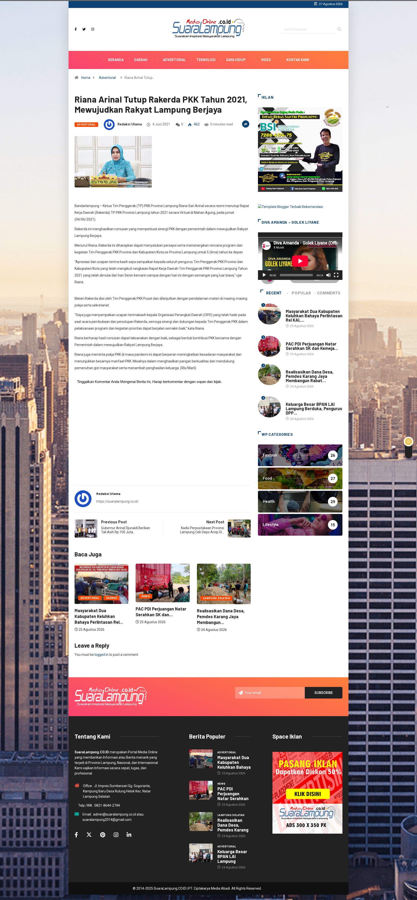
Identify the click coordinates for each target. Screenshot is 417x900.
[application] (300, 256)
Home (85, 78)
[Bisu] (328, 275)
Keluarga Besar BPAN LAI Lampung (232, 856)
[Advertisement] (163, 444)
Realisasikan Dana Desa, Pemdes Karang (232, 824)
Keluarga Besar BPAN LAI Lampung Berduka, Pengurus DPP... (314, 408)
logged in (101, 655)
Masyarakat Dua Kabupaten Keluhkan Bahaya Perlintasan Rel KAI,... (314, 316)
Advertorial (174, 60)
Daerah (140, 60)
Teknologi (205, 60)
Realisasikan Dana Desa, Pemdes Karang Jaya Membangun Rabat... (310, 376)
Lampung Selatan (155, 598)
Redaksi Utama (130, 124)
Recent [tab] (274, 293)
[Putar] (264, 275)
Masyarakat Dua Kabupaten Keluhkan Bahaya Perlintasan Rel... (221, 616)
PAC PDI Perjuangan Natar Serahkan (233, 793)
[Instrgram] (92, 29)
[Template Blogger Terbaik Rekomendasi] (290, 206)
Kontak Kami (297, 60)
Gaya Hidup (236, 60)
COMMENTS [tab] (329, 293)
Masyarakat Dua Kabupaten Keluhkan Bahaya (234, 762)
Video (266, 60)
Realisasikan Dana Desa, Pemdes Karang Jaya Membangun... (159, 616)
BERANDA (116, 60)
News (85, 596)
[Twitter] (84, 29)
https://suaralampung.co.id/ (117, 501)
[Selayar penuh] (336, 275)
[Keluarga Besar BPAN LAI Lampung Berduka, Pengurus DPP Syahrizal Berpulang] (201, 853)
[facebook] (76, 29)
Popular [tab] (301, 293)
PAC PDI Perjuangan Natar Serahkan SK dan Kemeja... (312, 346)
